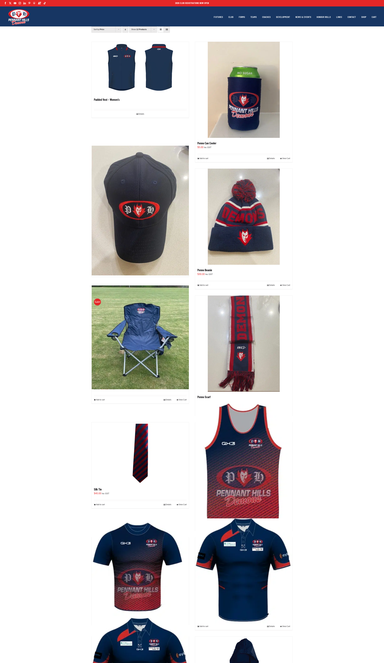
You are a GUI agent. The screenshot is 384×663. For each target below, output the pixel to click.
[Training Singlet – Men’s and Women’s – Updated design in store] (243, 464)
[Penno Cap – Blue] (140, 210)
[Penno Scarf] (243, 344)
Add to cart (204, 158)
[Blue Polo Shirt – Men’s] (243, 571)
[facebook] (5, 3)
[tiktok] (45, 3)
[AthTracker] (39, 3)
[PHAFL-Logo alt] (19, 9)
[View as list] (167, 29)
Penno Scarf (204, 397)
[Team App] (34, 3)
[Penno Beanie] (243, 217)
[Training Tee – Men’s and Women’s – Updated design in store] (140, 569)
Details (141, 114)
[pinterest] (29, 3)
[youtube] (15, 3)
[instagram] (20, 3)
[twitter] (10, 3)
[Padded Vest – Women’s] (140, 68)
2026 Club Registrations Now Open (192, 3)
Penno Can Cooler (206, 143)
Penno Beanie (204, 270)
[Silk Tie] (140, 453)
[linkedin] (24, 3)
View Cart (286, 158)
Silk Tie (98, 489)
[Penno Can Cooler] (243, 90)
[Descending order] (125, 29)
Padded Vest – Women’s (107, 99)
